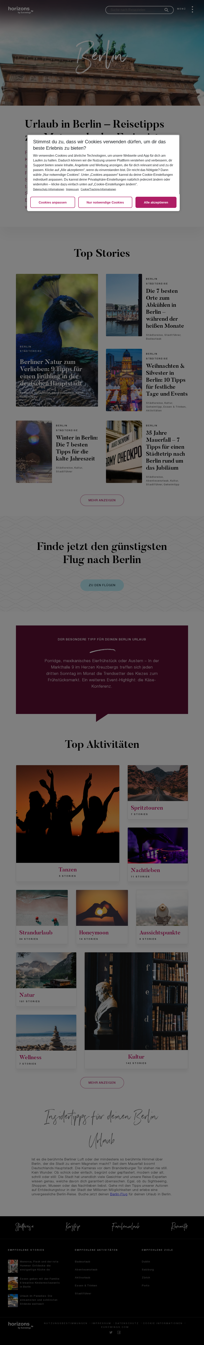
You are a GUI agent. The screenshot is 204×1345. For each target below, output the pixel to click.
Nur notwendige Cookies (105, 202)
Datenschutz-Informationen (48, 189)
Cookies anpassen (53, 202)
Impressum (72, 189)
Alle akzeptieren (156, 202)
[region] (103, 173)
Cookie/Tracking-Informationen (98, 189)
